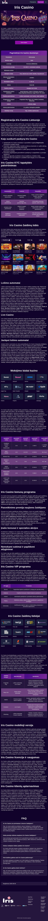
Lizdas (40, 240)
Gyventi (17, 240)
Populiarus (5, 240)
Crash (28, 240)
